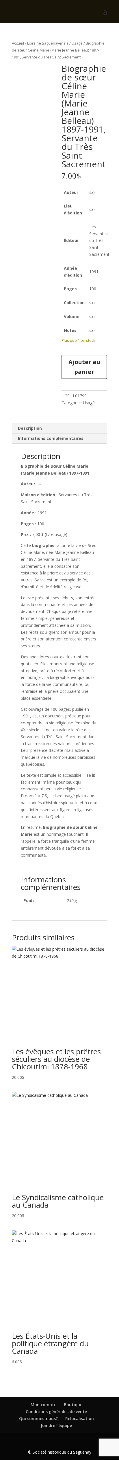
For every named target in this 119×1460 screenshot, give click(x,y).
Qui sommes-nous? (38, 1418)
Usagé (77, 43)
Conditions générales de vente (56, 1411)
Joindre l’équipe (56, 1425)
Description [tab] (30, 428)
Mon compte (43, 1404)
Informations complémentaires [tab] (50, 438)
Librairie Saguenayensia (47, 43)
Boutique (73, 1404)
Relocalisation (79, 1418)
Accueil (18, 43)
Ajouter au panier (84, 367)
